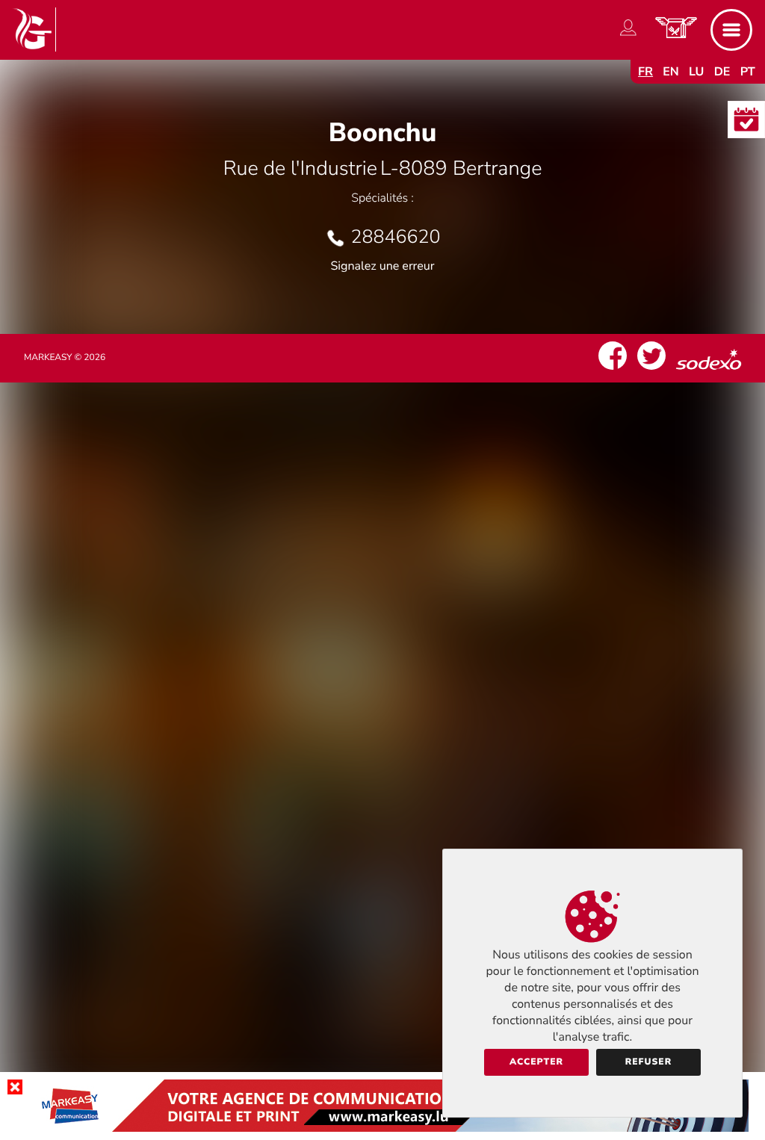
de (722, 71)
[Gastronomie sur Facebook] (613, 370)
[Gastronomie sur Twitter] (651, 370)
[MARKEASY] (382, 1128)
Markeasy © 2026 (64, 358)
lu (696, 71)
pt (747, 71)
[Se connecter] (628, 36)
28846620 (395, 237)
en (671, 71)
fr (645, 71)
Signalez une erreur (383, 266)
